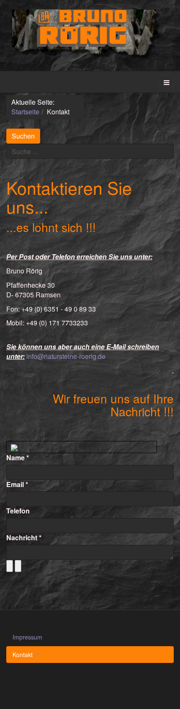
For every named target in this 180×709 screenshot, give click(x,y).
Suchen (23, 136)
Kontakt (23, 654)
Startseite (25, 111)
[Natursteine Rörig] (90, 34)
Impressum (27, 637)
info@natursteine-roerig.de (65, 356)
